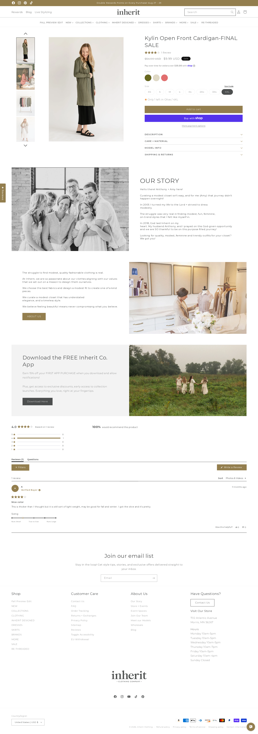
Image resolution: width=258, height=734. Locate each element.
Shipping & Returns (159, 154)
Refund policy (163, 727)
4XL (227, 91)
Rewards (17, 12)
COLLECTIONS (20, 611)
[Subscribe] (153, 578)
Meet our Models (141, 620)
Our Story (136, 601)
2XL (204, 92)
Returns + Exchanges (83, 615)
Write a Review (234, 468)
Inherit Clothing (145, 727)
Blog (29, 12)
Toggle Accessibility (82, 634)
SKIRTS (15, 630)
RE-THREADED (20, 649)
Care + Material (156, 141)
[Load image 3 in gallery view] (25, 130)
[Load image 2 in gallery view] (25, 103)
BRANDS (16, 634)
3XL (216, 92)
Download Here (37, 401)
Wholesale (137, 625)
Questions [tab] (33, 460)
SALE (14, 644)
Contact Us (77, 601)
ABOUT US (34, 316)
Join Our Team (139, 615)
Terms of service (197, 727)
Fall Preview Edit (21, 601)
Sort (221, 478)
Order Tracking (80, 611)
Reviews (76, 630)
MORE (15, 639)
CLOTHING (17, 615)
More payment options (193, 125)
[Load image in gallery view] (25, 50)
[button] (70, 22)
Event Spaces (139, 611)
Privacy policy (179, 727)
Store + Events (139, 606)
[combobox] (210, 12)
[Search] (232, 12)
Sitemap (76, 625)
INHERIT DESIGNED (23, 620)
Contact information (237, 727)
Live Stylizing (43, 12)
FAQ (73, 606)
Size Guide (228, 86)
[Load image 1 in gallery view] (25, 77)
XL (192, 92)
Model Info (153, 147)
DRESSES (17, 625)
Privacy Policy (79, 620)
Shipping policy (216, 727)
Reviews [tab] (17, 460)
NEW (14, 606)
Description (154, 134)
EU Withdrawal (80, 639)
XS (151, 92)
